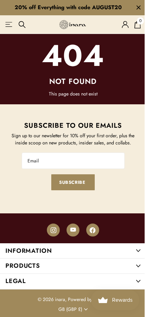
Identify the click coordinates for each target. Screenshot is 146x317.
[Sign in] (125, 24)
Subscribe (73, 182)
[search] (22, 24)
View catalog (9, 24)
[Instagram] (53, 230)
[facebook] (92, 230)
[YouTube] (73, 230)
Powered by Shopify (88, 299)
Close (138, 7)
